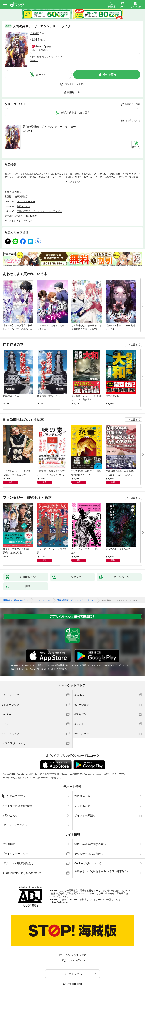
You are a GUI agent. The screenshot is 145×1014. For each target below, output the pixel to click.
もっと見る (132, 344)
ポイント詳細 (39, 50)
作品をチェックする (75, 84)
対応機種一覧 (82, 796)
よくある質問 (82, 805)
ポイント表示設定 (85, 815)
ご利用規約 (8, 844)
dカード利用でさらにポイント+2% (45, 57)
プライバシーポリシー (15, 853)
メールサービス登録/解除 (17, 805)
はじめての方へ (16, 796)
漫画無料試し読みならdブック (16, 600)
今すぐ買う (109, 74)
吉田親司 (34, 33)
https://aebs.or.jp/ (59, 902)
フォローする (42, 33)
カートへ (41, 74)
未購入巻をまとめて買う (75, 112)
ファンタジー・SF (26, 201)
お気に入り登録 (132, 104)
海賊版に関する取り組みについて (22, 873)
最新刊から (134, 120)
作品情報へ (70, 92)
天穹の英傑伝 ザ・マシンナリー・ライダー (49, 126)
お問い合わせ (10, 815)
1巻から (123, 120)
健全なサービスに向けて (88, 853)
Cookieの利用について (87, 863)
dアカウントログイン (14, 825)
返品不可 (34, 60)
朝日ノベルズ (23, 206)
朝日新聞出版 (21, 196)
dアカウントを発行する (72, 955)
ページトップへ (72, 973)
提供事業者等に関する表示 (90, 844)
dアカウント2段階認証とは (18, 863)
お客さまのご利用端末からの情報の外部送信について (104, 873)
